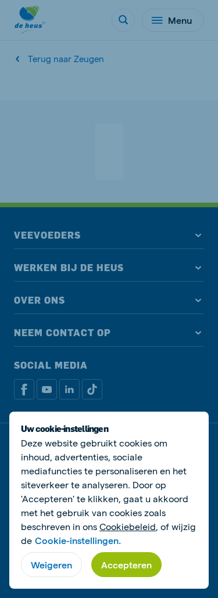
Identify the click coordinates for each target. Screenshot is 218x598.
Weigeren (51, 564)
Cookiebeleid (127, 526)
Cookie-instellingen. (78, 540)
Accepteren (126, 564)
